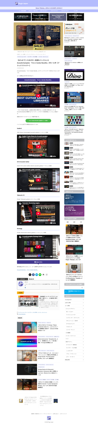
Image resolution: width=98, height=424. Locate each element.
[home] (25, 287)
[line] (40, 274)
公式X (76, 10)
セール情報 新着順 (22, 10)
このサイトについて (63, 413)
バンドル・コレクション (42, 312)
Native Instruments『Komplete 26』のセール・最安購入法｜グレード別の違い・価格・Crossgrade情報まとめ (48, 340)
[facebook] (33, 274)
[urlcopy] (46, 274)
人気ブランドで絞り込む (33, 10)
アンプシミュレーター (22, 312)
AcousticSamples (21, 314)
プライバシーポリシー (47, 413)
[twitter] (30, 274)
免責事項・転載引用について (36, 413)
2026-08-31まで (54, 10)
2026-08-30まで (65, 10)
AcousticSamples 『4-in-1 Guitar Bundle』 (27, 269)
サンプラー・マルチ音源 (32, 312)
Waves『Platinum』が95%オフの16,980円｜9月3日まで (49, 8)
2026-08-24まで (43, 10)
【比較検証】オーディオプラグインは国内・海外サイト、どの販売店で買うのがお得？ (48, 298)
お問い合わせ (55, 413)
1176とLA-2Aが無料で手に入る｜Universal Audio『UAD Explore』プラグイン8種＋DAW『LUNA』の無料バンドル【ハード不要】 (74, 108)
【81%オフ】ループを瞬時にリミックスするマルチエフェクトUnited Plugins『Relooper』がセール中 (74, 257)
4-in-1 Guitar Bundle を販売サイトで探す (38, 120)
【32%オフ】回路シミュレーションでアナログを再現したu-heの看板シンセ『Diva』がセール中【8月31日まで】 (74, 85)
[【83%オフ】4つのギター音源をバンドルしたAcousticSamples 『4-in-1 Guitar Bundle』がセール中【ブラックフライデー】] (36, 274)
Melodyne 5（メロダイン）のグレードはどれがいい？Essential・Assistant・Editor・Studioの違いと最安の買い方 (74, 39)
